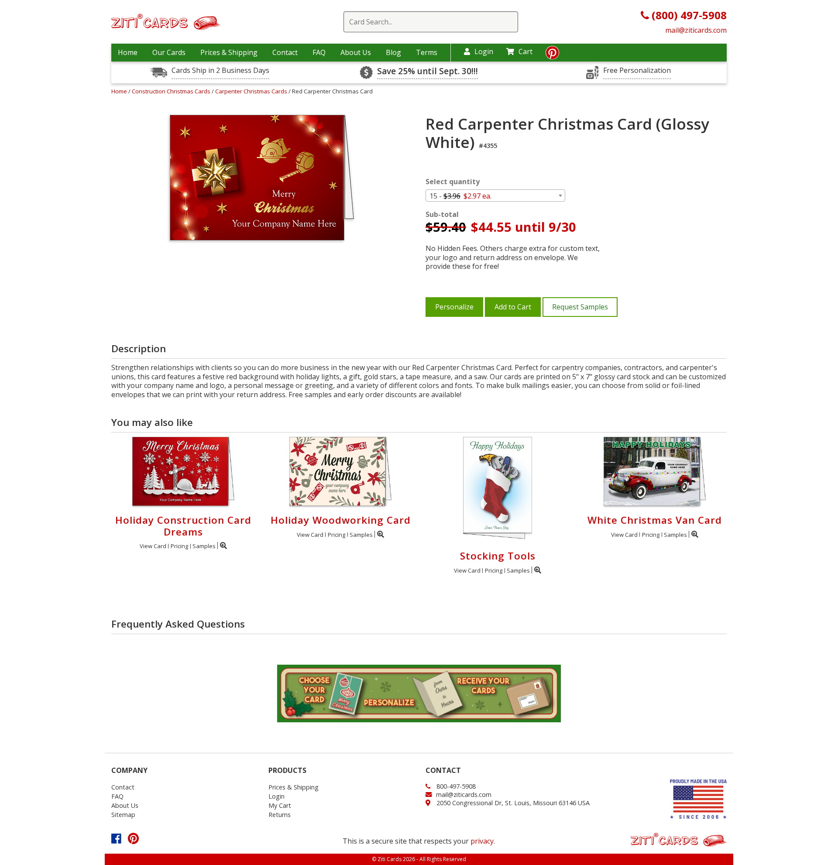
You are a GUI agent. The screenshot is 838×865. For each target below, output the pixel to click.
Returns (279, 814)
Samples (204, 546)
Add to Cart (513, 307)
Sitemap (123, 814)
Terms (426, 52)
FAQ (319, 52)
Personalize (454, 307)
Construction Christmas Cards (172, 91)
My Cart (279, 805)
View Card (153, 546)
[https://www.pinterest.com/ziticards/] (552, 55)
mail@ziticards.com (696, 30)
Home (127, 52)
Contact (285, 52)
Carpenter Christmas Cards (251, 91)
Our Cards (168, 52)
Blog (393, 52)
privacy (482, 841)
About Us (355, 52)
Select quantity (453, 182)
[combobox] (495, 195)
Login (483, 51)
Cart (525, 51)
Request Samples (580, 307)
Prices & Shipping (229, 52)
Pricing (179, 546)
